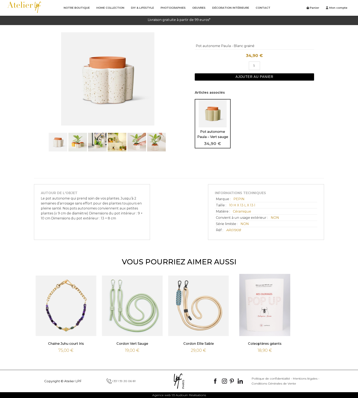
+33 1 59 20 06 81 (124, 381)
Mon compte (338, 7)
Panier (314, 7)
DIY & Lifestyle (142, 7)
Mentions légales (305, 378)
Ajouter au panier (254, 77)
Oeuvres (199, 7)
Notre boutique (77, 7)
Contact (263, 7)
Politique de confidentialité (271, 378)
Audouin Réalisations (179, 395)
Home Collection (110, 7)
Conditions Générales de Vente (274, 383)
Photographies (173, 7)
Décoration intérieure (230, 7)
